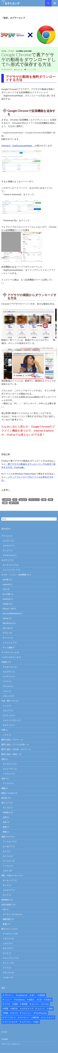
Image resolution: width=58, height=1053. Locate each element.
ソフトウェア (8, 642)
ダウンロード (34, 499)
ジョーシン (26, 1013)
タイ (4, 851)
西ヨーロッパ (7, 929)
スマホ (46, 1004)
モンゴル (6, 807)
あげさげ (23, 499)
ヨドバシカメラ (11, 1022)
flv (15, 499)
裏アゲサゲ (14, 503)
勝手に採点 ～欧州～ (10, 754)
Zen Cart (6, 628)
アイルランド (8, 934)
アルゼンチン (8, 667)
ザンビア (6, 550)
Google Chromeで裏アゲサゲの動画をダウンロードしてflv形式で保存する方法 (28, 59)
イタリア (6, 943)
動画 (5, 503)
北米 (3, 778)
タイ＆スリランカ (8, 652)
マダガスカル (8, 555)
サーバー (6, 638)
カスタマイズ (27, 1008)
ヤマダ (7, 1004)
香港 (4, 832)
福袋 (51, 1008)
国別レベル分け (8, 793)
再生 (50, 499)
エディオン (26, 1022)
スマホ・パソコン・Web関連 (12, 51)
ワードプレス (10, 1017)
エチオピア (7, 545)
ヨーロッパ (24, 1017)
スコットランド (9, 958)
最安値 (36, 1017)
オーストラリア (9, 565)
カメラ (15, 1013)
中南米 (4, 662)
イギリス (6, 938)
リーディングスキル (11, 914)
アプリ (5, 633)
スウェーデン (8, 769)
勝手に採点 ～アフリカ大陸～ (13, 744)
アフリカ (5, 536)
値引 (37, 1022)
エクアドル (7, 676)
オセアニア (6, 560)
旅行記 (4, 798)
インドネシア (8, 841)
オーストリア (8, 880)
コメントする (31, 69)
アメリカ (6, 783)
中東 (3, 730)
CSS (4, 589)
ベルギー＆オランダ (9, 657)
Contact (4, 1039)
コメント (41, 1008)
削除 (6, 1013)
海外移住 (5, 900)
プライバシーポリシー (10, 1044)
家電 (4, 924)
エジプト (6, 541)
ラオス (5, 870)
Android (6, 584)
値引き (15, 1008)
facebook (6, 599)
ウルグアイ (7, 672)
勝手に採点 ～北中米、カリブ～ (14, 749)
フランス (6, 972)
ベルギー (6, 977)
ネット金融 (7, 647)
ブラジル (6, 686)
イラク (5, 735)
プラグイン (9, 995)
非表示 (49, 999)
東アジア (5, 803)
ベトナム (6, 866)
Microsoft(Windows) (11, 613)
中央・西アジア (8, 701)
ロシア (5, 895)
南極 (3, 788)
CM (4, 909)
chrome (7, 499)
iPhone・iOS (8, 608)
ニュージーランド (10, 570)
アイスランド (8, 764)
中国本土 (6, 812)
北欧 (3, 759)
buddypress (23, 995)
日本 (4, 822)
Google (6, 604)
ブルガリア (7, 890)
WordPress (7, 623)
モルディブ (7, 725)
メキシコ (6, 696)
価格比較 (6, 919)
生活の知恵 (27, 51)
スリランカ (7, 715)
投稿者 (42, 995)
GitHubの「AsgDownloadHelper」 (18, 145)
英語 (16, 1004)
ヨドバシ (35, 1004)
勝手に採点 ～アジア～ (11, 739)
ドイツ (5, 967)
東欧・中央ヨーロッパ (10, 875)
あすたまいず (12, 3)
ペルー (5, 691)
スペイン (6, 963)
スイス (5, 953)
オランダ (6, 948)
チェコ (5, 885)
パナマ (5, 681)
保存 (43, 499)
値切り (32, 999)
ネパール (6, 856)
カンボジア (7, 846)
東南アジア (6, 836)
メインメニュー (55, 3)
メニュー (8, 999)
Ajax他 (5, 579)
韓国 (4, 827)
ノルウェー (7, 773)
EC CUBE (7, 594)
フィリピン (7, 861)
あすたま (19, 69)
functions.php (41, 1013)
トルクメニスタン (10, 720)
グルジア (6, 710)
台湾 (4, 817)
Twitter (6, 618)
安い (33, 995)
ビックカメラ (48, 1017)
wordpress (20, 999)
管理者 (25, 1004)
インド (5, 705)
